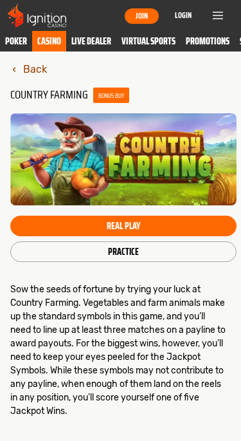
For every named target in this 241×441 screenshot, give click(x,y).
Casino (49, 41)
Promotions (207, 41)
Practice (123, 252)
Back (35, 69)
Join (142, 16)
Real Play (123, 226)
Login (183, 15)
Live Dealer (91, 41)
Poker (16, 41)
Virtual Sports (148, 41)
